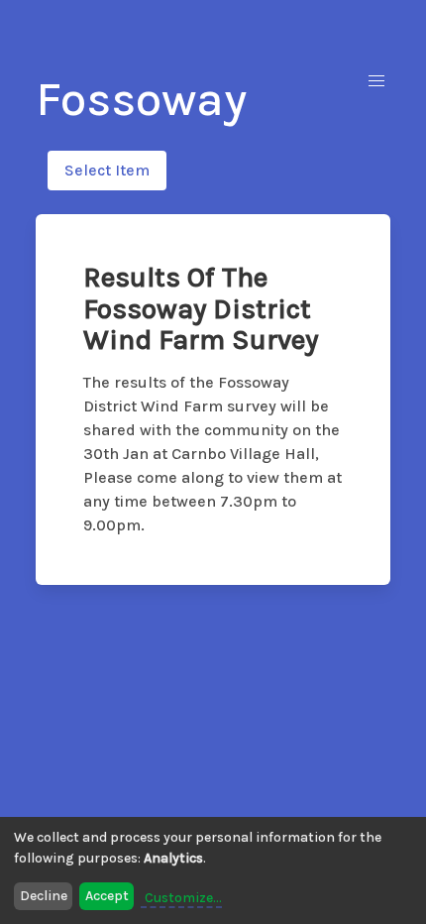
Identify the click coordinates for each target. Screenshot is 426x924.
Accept (107, 895)
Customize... (183, 897)
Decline (43, 895)
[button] (376, 81)
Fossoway (141, 99)
